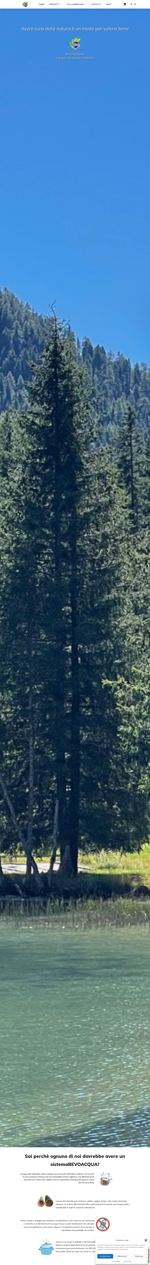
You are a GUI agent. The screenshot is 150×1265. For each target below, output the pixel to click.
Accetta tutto (105, 1256)
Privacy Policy (116, 1261)
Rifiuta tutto (122, 1256)
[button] (146, 1240)
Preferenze (139, 1256)
